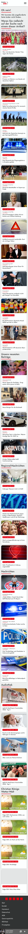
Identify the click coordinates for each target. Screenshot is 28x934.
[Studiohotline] (21, 899)
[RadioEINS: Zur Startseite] (12, 3)
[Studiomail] (17, 899)
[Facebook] (10, 899)
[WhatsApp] (6, 899)
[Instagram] (14, 899)
